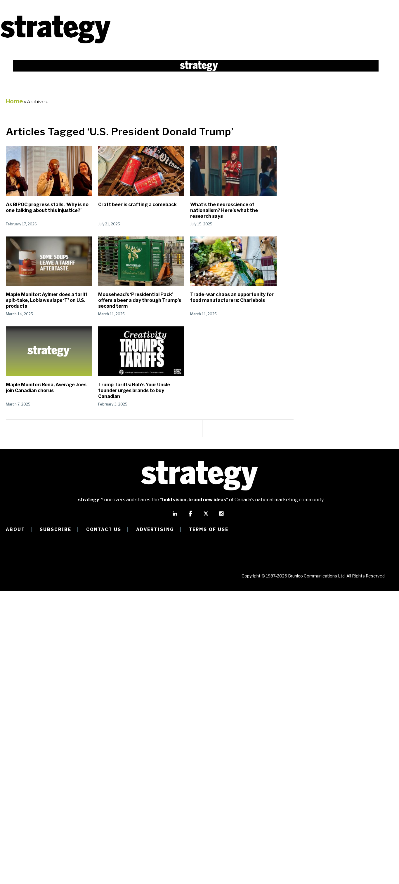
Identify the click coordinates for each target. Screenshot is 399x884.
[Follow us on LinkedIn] (175, 516)
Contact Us (103, 529)
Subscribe (55, 529)
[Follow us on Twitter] (206, 516)
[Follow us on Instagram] (221, 516)
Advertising (155, 529)
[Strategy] (55, 43)
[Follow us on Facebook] (190, 516)
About (15, 529)
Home (14, 101)
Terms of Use (208, 529)
